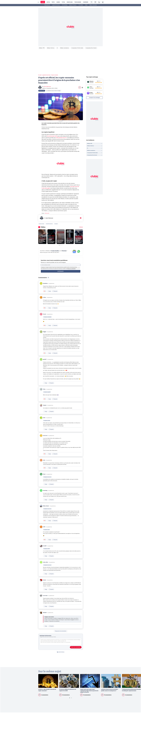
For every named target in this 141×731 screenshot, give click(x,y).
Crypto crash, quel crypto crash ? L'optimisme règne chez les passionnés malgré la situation (89, 691)
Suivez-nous (41, 90)
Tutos (63, 2)
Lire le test (91, 82)
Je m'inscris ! (60, 271)
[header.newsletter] (95, 2)
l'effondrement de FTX (61, 137)
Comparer (85, 2)
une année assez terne (52, 136)
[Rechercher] (91, 2)
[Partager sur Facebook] (138, 721)
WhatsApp (64, 250)
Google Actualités (55, 250)
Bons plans (69, 2)
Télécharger (77, 2)
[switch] (99, 2)
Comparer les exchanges (94, 97)
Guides (58, 2)
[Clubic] (42, 2)
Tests (53, 2)
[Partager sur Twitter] (138, 725)
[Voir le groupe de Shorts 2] (60, 245)
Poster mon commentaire (75, 647)
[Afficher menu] (38, 2)
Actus (48, 2)
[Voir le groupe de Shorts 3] (62, 245)
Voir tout (81, 227)
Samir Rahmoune (47, 86)
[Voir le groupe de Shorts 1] (59, 245)
